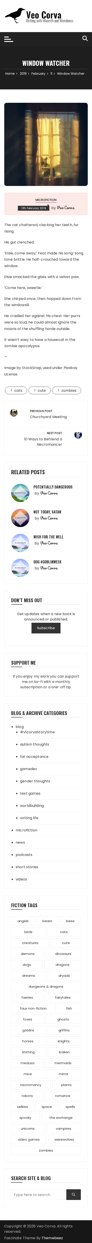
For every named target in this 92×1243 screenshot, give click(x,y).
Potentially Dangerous (53, 487)
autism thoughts (34, 744)
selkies (22, 1106)
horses (27, 1041)
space (47, 1106)
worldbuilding (32, 805)
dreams (28, 975)
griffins (64, 1030)
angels (23, 921)
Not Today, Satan (47, 512)
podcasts (24, 854)
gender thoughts (35, 781)
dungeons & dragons (46, 986)
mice (28, 1074)
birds (28, 932)
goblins (28, 1030)
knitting (28, 1052)
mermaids (62, 1063)
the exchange (61, 1117)
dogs (27, 964)
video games (29, 1139)
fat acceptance (34, 756)
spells (70, 1106)
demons (28, 953)
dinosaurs (63, 953)
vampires (63, 1128)
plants (66, 1084)
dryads (64, 975)
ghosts (63, 1019)
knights (64, 1041)
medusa (27, 1063)
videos (21, 879)
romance (62, 1095)
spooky (25, 1117)
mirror (63, 1074)
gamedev (28, 768)
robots (27, 1095)
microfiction (46, 200)
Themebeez (52, 1238)
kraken (64, 1052)
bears (47, 921)
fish (69, 1008)
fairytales (63, 997)
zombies (68, 390)
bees (70, 921)
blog (20, 726)
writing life (29, 817)
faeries (27, 997)
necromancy (30, 1084)
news (20, 842)
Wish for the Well (48, 537)
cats (18, 390)
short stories (27, 867)
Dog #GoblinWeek (47, 562)
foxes (27, 1019)
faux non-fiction (33, 1008)
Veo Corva (65, 207)
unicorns (28, 1128)
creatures (30, 942)
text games (30, 793)
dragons (62, 964)
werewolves (64, 1139)
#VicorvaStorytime (37, 732)
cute (42, 390)
